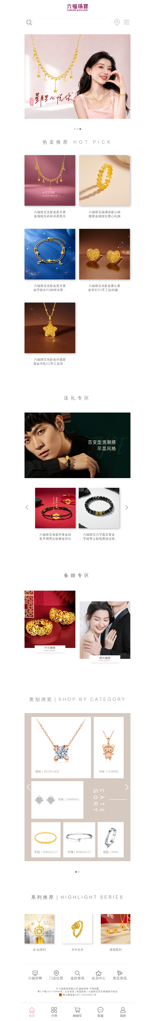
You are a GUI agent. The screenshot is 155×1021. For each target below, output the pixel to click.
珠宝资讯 (120, 978)
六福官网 (35, 978)
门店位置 (56, 978)
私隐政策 (81, 991)
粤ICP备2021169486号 (50, 991)
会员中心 (99, 978)
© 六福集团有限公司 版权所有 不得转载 (77, 988)
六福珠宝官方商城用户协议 (102, 991)
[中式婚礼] (50, 623)
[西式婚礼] (105, 633)
